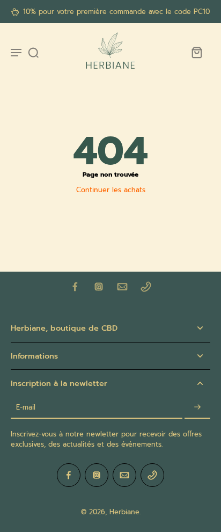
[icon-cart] (196, 52)
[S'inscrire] (197, 408)
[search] (33, 52)
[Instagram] (98, 286)
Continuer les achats (110, 190)
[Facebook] (75, 286)
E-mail (25, 407)
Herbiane (124, 512)
